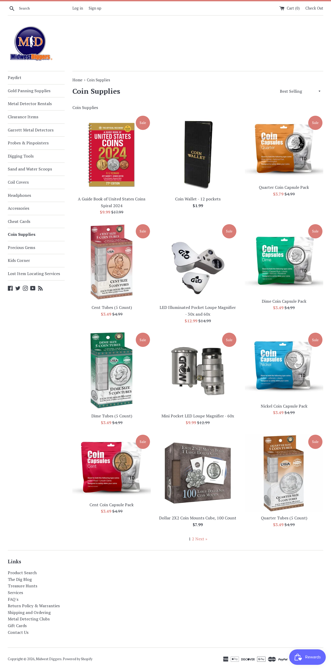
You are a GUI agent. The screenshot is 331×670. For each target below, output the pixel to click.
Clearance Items (23, 117)
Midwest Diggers (49, 659)
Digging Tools (21, 156)
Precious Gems (21, 247)
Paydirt (14, 77)
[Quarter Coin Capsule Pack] (284, 148)
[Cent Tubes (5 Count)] (111, 262)
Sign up (95, 8)
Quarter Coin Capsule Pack (284, 187)
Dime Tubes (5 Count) (111, 416)
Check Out (314, 8)
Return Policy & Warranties (34, 606)
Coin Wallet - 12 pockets (198, 199)
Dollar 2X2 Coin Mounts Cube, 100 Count (197, 518)
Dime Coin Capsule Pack (284, 301)
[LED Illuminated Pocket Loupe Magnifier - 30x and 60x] (198, 262)
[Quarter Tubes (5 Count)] (284, 473)
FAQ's (13, 599)
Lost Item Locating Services (34, 273)
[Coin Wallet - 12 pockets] (198, 154)
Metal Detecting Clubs (29, 619)
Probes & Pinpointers (28, 143)
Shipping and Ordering (29, 612)
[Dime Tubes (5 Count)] (111, 371)
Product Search (22, 572)
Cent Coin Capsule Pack (111, 505)
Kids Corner (19, 260)
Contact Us (18, 632)
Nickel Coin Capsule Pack (284, 406)
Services (15, 592)
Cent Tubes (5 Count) (112, 307)
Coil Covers (18, 182)
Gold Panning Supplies (29, 91)
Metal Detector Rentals (30, 103)
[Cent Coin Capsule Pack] (111, 466)
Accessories (18, 208)
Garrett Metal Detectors (31, 130)
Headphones (19, 195)
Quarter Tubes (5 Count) (284, 518)
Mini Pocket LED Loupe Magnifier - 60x (197, 416)
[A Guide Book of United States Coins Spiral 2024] (111, 154)
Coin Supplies (21, 234)
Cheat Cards (19, 221)
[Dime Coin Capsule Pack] (284, 259)
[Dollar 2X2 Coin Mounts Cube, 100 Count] (198, 473)
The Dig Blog (20, 579)
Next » (201, 539)
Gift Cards (17, 625)
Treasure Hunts (22, 586)
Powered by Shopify (77, 659)
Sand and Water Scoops (30, 169)
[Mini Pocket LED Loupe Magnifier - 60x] (198, 371)
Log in (77, 8)
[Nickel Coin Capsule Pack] (284, 366)
